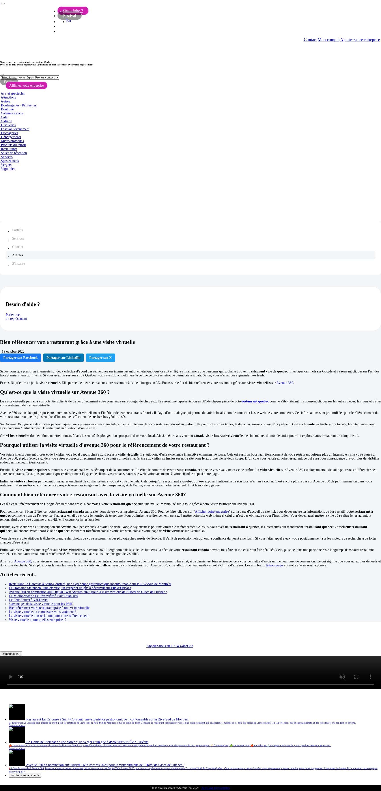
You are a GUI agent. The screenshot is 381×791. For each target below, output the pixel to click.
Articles (17, 255)
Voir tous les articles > (25, 775)
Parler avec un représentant (16, 316)
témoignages (275, 565)
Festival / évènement (15, 129)
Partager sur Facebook (20, 357)
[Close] (2, 74)
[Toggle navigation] (3, 3)
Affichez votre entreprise (26, 85)
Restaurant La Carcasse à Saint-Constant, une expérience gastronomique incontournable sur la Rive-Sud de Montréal (90, 584)
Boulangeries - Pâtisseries (18, 105)
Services (7, 157)
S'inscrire (18, 263)
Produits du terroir (13, 145)
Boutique (7, 109)
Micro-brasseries (12, 141)
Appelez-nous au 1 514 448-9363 (169, 646)
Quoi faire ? (73, 10)
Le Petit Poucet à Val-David (28, 600)
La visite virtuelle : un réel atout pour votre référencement (48, 616)
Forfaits (17, 230)
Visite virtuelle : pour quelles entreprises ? (38, 620)
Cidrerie (6, 121)
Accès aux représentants (215, 787)
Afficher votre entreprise (212, 511)
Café (4, 117)
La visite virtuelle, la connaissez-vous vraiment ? (42, 612)
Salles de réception (14, 153)
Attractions (8, 97)
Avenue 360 (284, 383)
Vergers (6, 165)
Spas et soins (10, 161)
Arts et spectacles (13, 93)
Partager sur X (100, 357)
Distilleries (8, 125)
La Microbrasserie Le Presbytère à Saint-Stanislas (43, 596)
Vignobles (8, 169)
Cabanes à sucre (12, 113)
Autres (5, 101)
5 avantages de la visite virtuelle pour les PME (41, 604)
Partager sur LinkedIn (63, 357)
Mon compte (328, 39)
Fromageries (9, 133)
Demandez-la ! (11, 653)
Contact (310, 39)
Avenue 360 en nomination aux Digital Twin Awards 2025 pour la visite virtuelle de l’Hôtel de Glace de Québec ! (88, 592)
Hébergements (11, 137)
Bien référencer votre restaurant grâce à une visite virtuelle (49, 608)
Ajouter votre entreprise (360, 39)
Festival (69, 15)
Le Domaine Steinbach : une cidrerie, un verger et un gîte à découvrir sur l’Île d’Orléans (70, 588)
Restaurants (9, 149)
